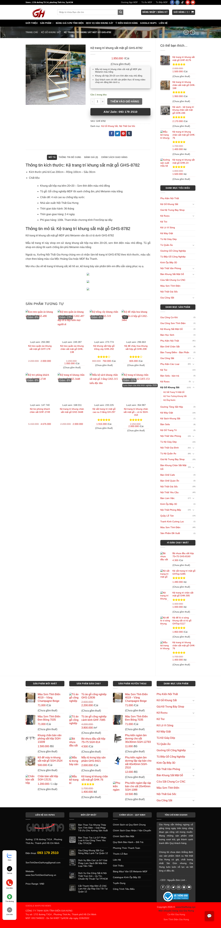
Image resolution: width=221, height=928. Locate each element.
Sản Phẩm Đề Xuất (170, 533)
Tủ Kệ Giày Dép (168, 239)
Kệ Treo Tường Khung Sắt (175, 396)
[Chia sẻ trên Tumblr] (129, 133)
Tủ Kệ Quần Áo (168, 453)
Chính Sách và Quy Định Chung (129, 824)
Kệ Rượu (165, 216)
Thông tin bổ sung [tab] (70, 157)
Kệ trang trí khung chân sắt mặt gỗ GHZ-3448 (72, 410)
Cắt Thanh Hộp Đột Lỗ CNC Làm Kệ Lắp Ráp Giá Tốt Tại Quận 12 (93, 889)
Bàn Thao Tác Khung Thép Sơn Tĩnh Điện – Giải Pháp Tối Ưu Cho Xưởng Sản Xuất (93, 828)
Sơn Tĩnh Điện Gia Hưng (176, 919)
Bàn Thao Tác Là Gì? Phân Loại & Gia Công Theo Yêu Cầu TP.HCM (92, 840)
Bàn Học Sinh (167, 335)
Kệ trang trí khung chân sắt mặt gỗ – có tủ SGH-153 (136, 412)
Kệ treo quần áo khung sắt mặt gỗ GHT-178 (40, 347)
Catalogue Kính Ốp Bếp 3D (127, 877)
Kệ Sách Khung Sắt (170, 418)
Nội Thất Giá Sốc (169, 291)
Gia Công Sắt (167, 297)
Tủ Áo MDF (146, 2)
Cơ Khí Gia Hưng (176, 914)
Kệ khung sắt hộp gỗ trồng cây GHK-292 (104, 347)
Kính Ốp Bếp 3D (168, 262)
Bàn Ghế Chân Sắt (170, 346)
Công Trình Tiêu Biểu (124, 889)
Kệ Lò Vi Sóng (167, 227)
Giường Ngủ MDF (129, 2)
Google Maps (148, 23)
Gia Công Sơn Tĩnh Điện (173, 323)
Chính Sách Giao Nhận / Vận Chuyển (132, 830)
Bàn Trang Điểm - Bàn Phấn (174, 352)
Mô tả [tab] (52, 157)
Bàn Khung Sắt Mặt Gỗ (172, 274)
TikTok (9, 873)
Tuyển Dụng (119, 883)
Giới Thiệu (32, 23)
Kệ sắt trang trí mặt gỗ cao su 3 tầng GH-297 (104, 410)
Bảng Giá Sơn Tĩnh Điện (70, 23)
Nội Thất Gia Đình (169, 447)
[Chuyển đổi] (193, 204)
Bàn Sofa (165, 424)
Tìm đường (9, 901)
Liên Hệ (163, 23)
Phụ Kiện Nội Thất (169, 198)
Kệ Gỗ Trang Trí (168, 430)
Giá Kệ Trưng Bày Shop (172, 210)
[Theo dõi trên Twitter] (173, 887)
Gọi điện (9, 888)
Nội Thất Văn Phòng (170, 268)
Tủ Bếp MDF (162, 2)
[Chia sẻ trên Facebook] (111, 133)
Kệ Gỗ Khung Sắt (51, 32)
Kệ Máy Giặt (166, 233)
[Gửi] (120, 12)
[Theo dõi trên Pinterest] (187, 2)
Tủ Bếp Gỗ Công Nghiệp (173, 256)
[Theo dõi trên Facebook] (172, 2)
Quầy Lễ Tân (167, 515)
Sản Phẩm (45, 23)
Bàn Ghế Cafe (167, 475)
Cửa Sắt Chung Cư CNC (172, 280)
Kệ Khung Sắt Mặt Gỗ (171, 329)
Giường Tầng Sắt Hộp (171, 407)
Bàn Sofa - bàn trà (169, 375)
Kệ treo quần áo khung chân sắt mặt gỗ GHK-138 (72, 349)
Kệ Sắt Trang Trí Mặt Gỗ (173, 392)
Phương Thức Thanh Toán (126, 848)
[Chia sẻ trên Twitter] (117, 133)
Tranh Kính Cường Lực (172, 521)
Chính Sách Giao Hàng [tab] (114, 157)
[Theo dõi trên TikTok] (182, 2)
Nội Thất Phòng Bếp (170, 510)
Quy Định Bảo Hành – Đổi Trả (128, 842)
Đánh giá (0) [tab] (91, 157)
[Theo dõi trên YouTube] (193, 2)
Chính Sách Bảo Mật (123, 836)
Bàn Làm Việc (167, 498)
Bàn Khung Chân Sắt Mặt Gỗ (173, 467)
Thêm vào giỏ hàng (124, 101)
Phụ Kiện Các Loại (169, 364)
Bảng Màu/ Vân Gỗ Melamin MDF (130, 871)
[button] (155, 12)
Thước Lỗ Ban (120, 854)
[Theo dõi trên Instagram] (177, 2)
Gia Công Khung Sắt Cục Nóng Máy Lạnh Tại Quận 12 (93, 851)
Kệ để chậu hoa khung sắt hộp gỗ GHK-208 (136, 347)
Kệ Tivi (163, 221)
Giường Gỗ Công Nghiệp (173, 250)
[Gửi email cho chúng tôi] (178, 887)
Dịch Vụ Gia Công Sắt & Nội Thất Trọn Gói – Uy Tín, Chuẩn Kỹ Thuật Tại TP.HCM (93, 876)
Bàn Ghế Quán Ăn (169, 480)
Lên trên (9, 914)
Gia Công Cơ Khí (169, 317)
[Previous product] (192, 32)
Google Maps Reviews (38, 906)
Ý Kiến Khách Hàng (127, 23)
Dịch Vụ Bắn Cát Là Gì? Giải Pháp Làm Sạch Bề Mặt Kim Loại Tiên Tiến (92, 863)
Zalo (9, 860)
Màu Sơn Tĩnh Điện (170, 285)
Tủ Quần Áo (166, 245)
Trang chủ (32, 32)
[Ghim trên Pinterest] (123, 133)
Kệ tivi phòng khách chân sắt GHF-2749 (40, 410)
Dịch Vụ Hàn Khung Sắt (99, 23)
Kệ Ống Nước (169, 400)
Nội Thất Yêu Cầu (169, 492)
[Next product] (185, 32)
